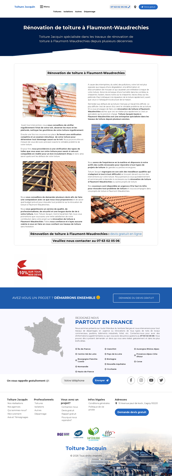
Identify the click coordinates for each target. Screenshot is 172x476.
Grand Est (111, 349)
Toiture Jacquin (24, 6)
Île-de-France (84, 349)
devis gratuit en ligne (126, 234)
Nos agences (14, 407)
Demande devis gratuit (131, 412)
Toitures (57, 11)
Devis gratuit (149, 7)
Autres (78, 11)
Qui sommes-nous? (17, 410)
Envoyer (100, 380)
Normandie (83, 366)
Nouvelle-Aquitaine (116, 364)
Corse (139, 361)
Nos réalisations (15, 403)
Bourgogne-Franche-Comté (88, 360)
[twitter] (161, 380)
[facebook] (131, 380)
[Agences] (135, 6)
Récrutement (15, 414)
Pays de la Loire (114, 354)
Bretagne (111, 359)
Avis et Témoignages (18, 417)
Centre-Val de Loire (87, 354)
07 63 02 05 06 (119, 7)
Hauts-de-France (86, 372)
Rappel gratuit (69, 414)
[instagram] (141, 380)
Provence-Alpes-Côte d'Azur (146, 355)
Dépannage (89, 11)
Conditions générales (99, 403)
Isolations (68, 11)
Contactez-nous (70, 407)
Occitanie (111, 369)
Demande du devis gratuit (136, 298)
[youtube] (151, 380)
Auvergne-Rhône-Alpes (147, 349)
